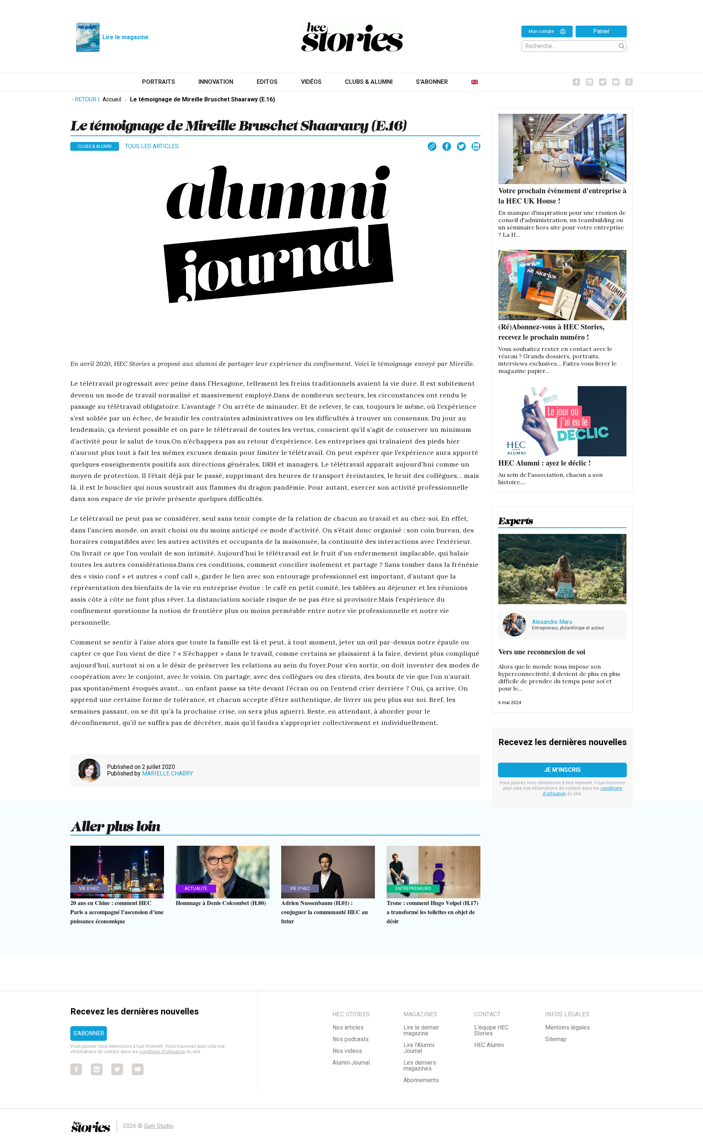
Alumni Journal (351, 1062)
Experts (515, 518)
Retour (87, 99)
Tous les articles (152, 146)
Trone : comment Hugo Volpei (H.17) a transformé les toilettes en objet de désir (432, 911)
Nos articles (348, 1027)
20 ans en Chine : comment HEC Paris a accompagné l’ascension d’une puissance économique (117, 911)
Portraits (158, 81)
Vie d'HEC (89, 888)
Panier (601, 31)
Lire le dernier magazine (421, 1030)
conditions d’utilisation (162, 1051)
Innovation (215, 81)
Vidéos (311, 81)
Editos (267, 81)
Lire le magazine (126, 37)
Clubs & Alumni (369, 81)
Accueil (112, 99)
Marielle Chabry (167, 773)
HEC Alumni (489, 1045)
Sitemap (555, 1039)
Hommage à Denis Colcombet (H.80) (221, 902)
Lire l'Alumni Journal (418, 1048)
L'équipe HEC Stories (491, 1030)
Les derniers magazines (419, 1065)
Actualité (196, 888)
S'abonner (432, 81)
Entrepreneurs (413, 888)
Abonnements (421, 1080)
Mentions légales (567, 1027)
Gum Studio (158, 1125)
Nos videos (347, 1050)
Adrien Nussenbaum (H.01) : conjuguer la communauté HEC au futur (324, 911)
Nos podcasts (350, 1039)
